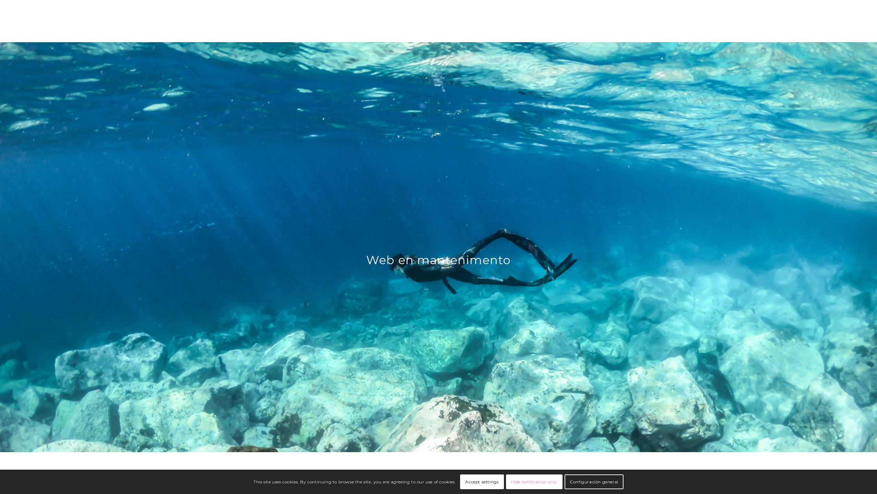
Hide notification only (534, 481)
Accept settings (481, 481)
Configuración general (594, 481)
